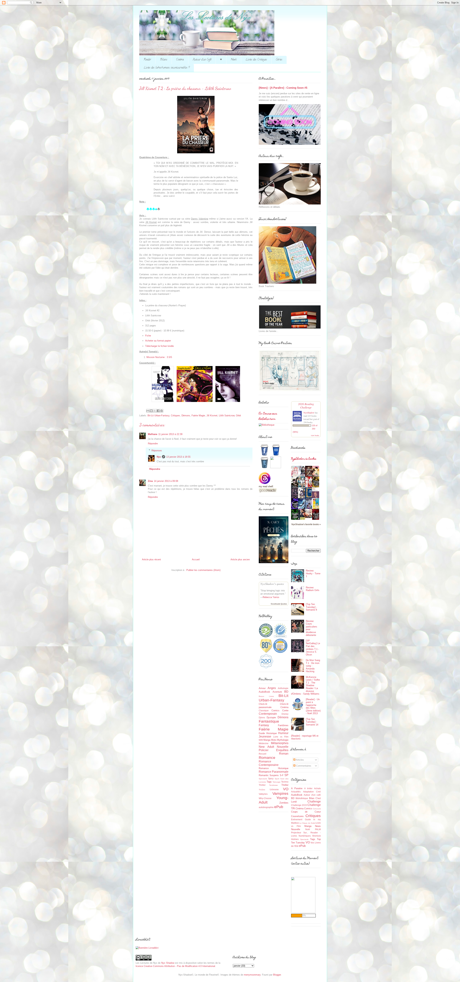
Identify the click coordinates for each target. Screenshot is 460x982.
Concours (317, 809)
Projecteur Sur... (299, 832)
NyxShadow (308, 412)
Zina (150, 481)
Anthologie (283, 688)
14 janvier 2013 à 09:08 (166, 481)
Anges (272, 688)
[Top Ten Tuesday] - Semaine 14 (312, 722)
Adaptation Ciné (312, 791)
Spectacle (263, 779)
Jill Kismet (211, 415)
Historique (271, 733)
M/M (261, 740)
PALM (318, 829)
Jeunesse (265, 736)
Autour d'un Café (202, 60)
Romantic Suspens (269, 775)
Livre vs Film (280, 737)
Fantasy (264, 725)
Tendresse (273, 785)
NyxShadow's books (303, 459)
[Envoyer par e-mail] (148, 411)
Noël (307, 829)
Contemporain (268, 713)
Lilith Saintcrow (226, 415)
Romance (267, 757)
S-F (282, 775)
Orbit (238, 415)
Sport (277, 779)
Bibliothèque (302, 798)
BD (286, 691)
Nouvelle (282, 746)
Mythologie (282, 740)
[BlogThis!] (151, 411)
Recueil (262, 754)
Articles (299, 759)
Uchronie (274, 789)
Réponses (156, 450)
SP (286, 775)
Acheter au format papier (158, 340)
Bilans (163, 60)
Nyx (159, 456)
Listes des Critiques (256, 60)
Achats (317, 788)
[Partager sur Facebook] (158, 411)
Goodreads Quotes (279, 604)
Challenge (314, 801)
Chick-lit (263, 704)
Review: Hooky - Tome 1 (313, 573)
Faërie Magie (198, 415)
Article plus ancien (240, 559)
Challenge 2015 (299, 805)
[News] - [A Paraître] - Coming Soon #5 (283, 87)
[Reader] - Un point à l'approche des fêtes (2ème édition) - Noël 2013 (313, 706)
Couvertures (297, 816)
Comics (275, 710)
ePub (278, 807)
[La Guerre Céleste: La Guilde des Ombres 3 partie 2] (309, 517)
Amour (262, 688)
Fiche (148, 335)
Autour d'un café (312, 795)
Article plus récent (151, 559)
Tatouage (276, 782)
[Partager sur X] (155, 411)
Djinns (262, 717)
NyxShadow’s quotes (272, 584)
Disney (285, 714)
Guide (262, 733)
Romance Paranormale (273, 771)
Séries (279, 60)
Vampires (280, 793)
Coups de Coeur (306, 811)
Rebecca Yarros (271, 597)
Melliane (152, 434)
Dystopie (271, 717)
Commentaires (303, 765)
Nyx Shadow (167, 963)
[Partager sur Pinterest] (161, 411)
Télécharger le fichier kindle (159, 346)
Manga (266, 740)
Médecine (263, 743)
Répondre (153, 443)
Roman (283, 753)
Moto (273, 740)
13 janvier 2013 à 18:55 (178, 456)
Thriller (284, 785)
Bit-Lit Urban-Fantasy (158, 415)
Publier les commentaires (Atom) (203, 570)
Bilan (311, 798)
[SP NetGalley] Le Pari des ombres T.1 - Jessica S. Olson (313, 647)
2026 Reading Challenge (306, 405)
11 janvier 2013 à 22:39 (170, 434)
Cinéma (180, 60)
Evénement (296, 819)
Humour (283, 733)
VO (285, 789)
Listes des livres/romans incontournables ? (167, 68)
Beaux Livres (266, 696)
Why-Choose (265, 798)
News (234, 60)
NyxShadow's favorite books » (306, 524)
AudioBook (264, 691)
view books (315, 435)
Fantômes (283, 725)
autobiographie (266, 807)
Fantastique (269, 721)
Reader (147, 60)
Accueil (196, 559)
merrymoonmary (252, 974)
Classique (264, 710)
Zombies (283, 802)
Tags (269, 781)
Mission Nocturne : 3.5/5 (159, 357)
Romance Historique (273, 768)
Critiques (175, 415)
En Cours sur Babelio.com (268, 416)
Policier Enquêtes (273, 750)
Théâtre (262, 790)
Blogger (277, 974)
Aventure (277, 691)
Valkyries (263, 794)
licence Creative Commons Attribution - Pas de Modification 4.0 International (175, 966)
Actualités (296, 791)
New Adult (266, 746)
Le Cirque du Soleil (307, 823)
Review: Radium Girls (312, 589)
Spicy (270, 778)
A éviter (308, 788)
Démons (185, 415)
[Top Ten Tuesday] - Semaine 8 (311, 607)
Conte (285, 710)
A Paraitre (296, 788)
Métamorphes (279, 743)
